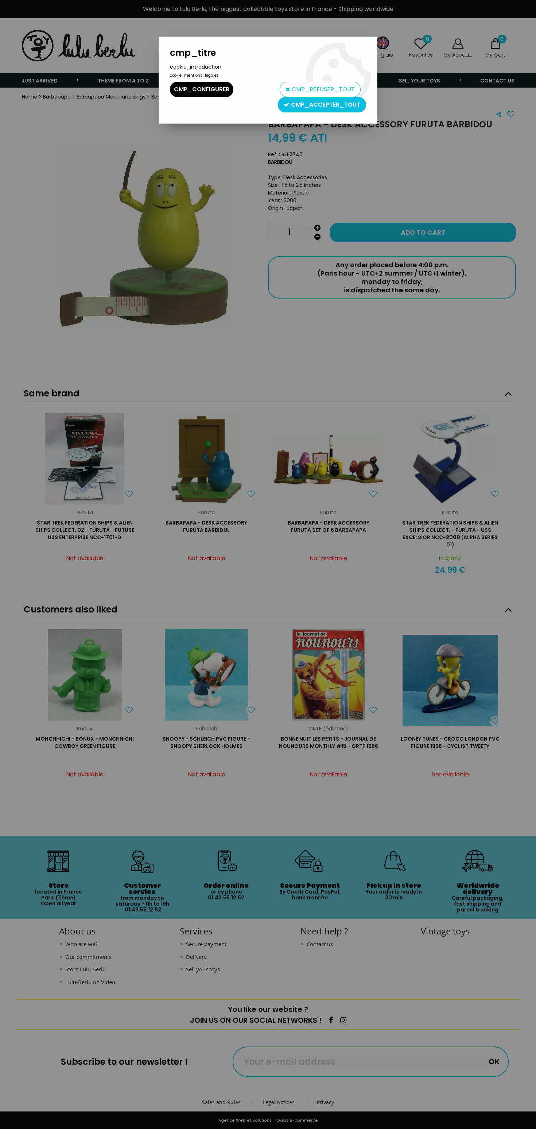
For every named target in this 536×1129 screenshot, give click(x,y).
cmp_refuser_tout (322, 89)
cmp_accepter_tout (325, 104)
